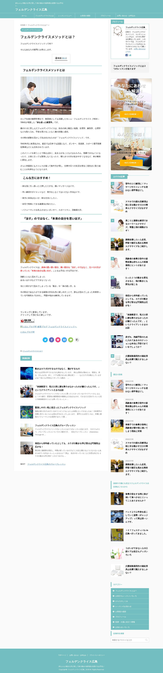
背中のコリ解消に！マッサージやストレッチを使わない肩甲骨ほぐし (136, 186)
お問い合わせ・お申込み (126, 16)
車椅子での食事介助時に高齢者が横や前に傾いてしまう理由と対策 (136, 427)
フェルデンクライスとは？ (33, 351)
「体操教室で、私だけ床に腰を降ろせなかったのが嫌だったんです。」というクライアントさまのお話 (136, 321)
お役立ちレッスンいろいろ (126, 596)
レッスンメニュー (65, 16)
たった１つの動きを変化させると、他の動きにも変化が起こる (136, 280)
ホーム (24, 16)
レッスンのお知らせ (123, 606)
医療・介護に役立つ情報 (125, 622)
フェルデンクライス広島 (31, 9)
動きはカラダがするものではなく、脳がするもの (57, 368)
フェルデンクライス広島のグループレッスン (55, 425)
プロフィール (106, 16)
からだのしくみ (121, 601)
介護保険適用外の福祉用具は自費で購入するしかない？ (136, 359)
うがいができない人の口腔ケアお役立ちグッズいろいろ (136, 551)
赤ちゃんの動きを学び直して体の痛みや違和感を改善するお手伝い (81, 666)
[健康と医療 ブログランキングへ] (27, 321)
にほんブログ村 (27, 332)
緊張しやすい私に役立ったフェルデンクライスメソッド (60, 407)
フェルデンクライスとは (44, 16)
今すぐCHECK (130, 114)
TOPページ (62, 655)
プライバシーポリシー (97, 655)
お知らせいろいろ (122, 627)
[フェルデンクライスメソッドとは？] (64, 339)
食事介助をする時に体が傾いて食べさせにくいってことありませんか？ (136, 497)
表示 (64, 58)
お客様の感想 (85, 16)
